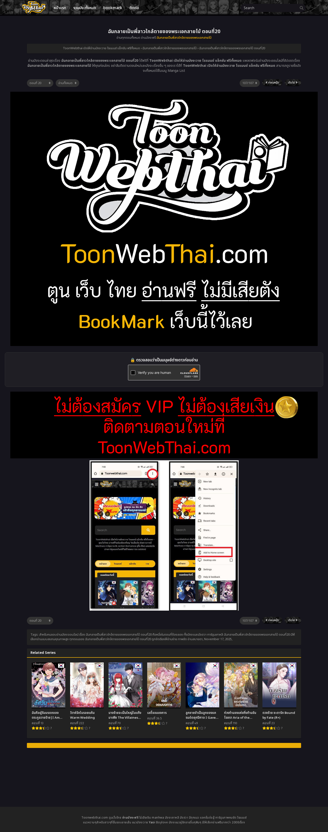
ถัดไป (292, 82)
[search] (301, 8)
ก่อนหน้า (273, 82)
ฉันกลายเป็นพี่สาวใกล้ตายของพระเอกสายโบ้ (184, 37)
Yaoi (152, 822)
